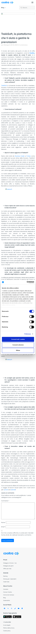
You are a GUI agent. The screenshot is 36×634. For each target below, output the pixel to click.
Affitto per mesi (7, 568)
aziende (13, 489)
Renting (5, 576)
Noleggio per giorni (8, 565)
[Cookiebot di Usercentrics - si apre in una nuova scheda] (26, 282)
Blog (2, 7)
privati (6, 489)
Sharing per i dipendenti (9, 579)
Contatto (5, 589)
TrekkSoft (4, 85)
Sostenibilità (6, 600)
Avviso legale (6, 625)
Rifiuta (18, 350)
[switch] (31, 316)
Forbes (29, 156)
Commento (5, 501)
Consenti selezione (18, 345)
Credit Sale (6, 581)
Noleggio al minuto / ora (9, 563)
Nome (3, 522)
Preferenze (27, 334)
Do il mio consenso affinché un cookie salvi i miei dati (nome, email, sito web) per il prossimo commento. (17, 534)
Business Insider (20, 156)
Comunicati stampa (8, 595)
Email (3, 527)
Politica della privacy (8, 628)
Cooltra (32, 53)
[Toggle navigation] (32, 2)
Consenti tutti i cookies (18, 339)
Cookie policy (6, 630)
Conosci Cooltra (7, 592)
